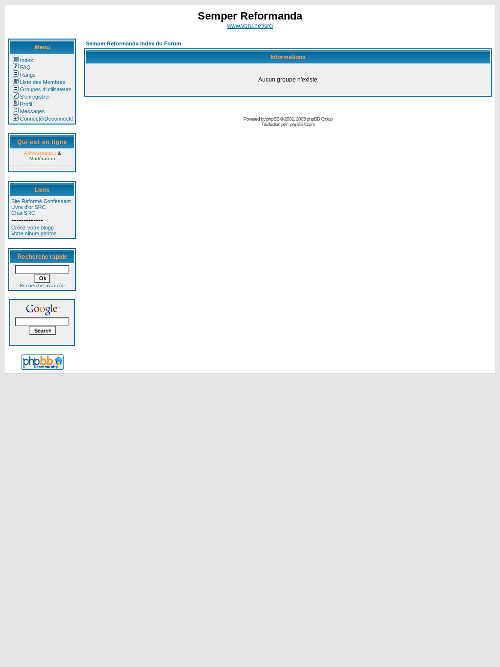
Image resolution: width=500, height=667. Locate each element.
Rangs (28, 75)
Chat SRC (23, 213)
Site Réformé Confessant (41, 201)
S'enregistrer (35, 97)
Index (26, 60)
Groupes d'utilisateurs (46, 89)
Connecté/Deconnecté (46, 119)
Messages (32, 111)
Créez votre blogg (32, 227)
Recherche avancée (42, 285)
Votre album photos (34, 233)
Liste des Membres (42, 82)
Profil (26, 104)
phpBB (272, 119)
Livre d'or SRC (28, 207)
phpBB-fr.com (302, 124)
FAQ (25, 67)
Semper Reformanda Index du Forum (133, 43)
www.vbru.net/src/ (250, 25)
